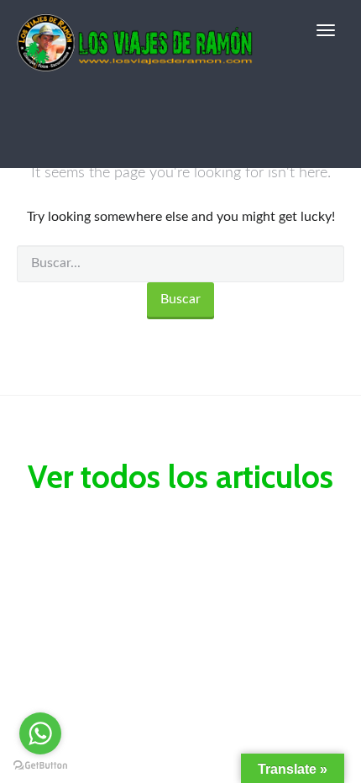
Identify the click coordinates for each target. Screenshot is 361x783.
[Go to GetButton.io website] (40, 765)
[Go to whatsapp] (40, 733)
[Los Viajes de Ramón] (135, 30)
